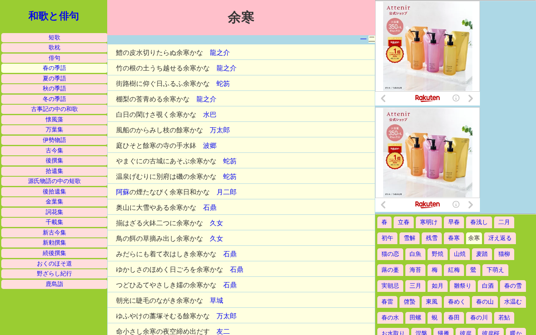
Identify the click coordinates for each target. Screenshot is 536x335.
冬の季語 (54, 99)
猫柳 (504, 254)
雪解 (409, 238)
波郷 (209, 145)
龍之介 (220, 52)
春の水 (390, 317)
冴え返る (500, 238)
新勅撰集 (54, 243)
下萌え (495, 270)
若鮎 (504, 317)
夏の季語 (54, 78)
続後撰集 (54, 253)
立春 (404, 222)
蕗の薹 (390, 270)
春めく (457, 302)
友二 (223, 331)
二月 (504, 222)
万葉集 (54, 129)
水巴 (209, 114)
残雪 (432, 238)
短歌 (54, 37)
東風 (432, 302)
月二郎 (226, 192)
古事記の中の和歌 (54, 109)
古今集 (54, 150)
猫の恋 (390, 254)
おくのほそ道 (54, 263)
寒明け (429, 222)
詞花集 (54, 212)
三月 (415, 286)
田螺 (415, 317)
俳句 (54, 58)
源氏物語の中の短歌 (54, 181)
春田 (454, 317)
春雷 (387, 302)
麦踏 (482, 254)
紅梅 (454, 270)
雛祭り (463, 286)
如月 (437, 286)
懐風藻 (54, 119)
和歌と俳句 (53, 15)
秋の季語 (54, 88)
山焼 (460, 254)
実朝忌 (390, 286)
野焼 (437, 254)
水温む (513, 302)
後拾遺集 (54, 191)
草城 (216, 300)
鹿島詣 (54, 284)
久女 (216, 223)
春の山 (485, 302)
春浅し (479, 222)
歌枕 (54, 47)
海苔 (415, 270)
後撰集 (54, 160)
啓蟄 (409, 302)
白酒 (488, 286)
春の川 (479, 317)
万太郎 (220, 130)
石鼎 (209, 207)
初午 (387, 238)
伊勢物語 (54, 140)
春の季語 (54, 68)
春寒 (454, 238)
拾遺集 (54, 171)
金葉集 (54, 201)
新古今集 (54, 232)
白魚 (415, 254)
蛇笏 (223, 83)
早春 (454, 222)
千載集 (54, 222)
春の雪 (513, 286)
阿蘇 (122, 192)
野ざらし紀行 (54, 274)
